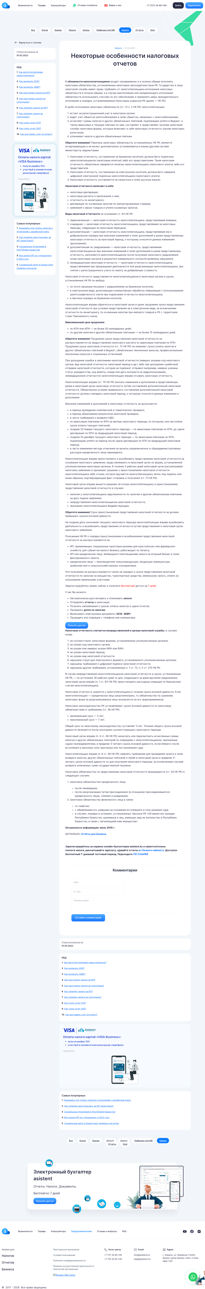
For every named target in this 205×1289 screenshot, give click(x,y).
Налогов (8, 1256)
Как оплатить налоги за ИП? (33, 107)
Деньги (72, 30)
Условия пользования (64, 1255)
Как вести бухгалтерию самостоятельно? (85, 962)
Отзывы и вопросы (87, 5)
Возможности (25, 5)
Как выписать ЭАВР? (29, 87)
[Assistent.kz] (6, 5)
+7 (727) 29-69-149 (156, 5)
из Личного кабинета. (152, 850)
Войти (178, 5)
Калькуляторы (58, 5)
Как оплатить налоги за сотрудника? (82, 997)
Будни (45, 30)
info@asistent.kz (142, 1255)
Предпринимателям (81, 1231)
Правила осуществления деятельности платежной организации (73, 1267)
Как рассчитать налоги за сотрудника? (84, 985)
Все (33, 30)
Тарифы (42, 5)
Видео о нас (115, 5)
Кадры (86, 30)
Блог (152, 30)
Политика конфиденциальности (69, 1260)
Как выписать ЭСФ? (29, 81)
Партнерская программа (66, 1249)
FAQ (124, 1231)
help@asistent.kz (142, 1259)
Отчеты (140, 30)
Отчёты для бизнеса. (94, 833)
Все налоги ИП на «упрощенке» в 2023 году (87, 1117)
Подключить (194, 5)
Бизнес (58, 30)
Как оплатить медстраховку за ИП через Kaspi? (88, 1106)
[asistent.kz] (6, 1231)
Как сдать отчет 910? (30, 122)
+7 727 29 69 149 (113, 1255)
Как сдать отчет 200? (30, 128)
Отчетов (8, 1262)
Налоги (125, 30)
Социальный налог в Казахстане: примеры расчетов (91, 1123)
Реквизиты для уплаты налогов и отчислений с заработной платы (97, 1100)
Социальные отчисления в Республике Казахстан (89, 1111)
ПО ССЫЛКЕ (140, 854)
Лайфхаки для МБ (105, 30)
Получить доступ (77, 625)
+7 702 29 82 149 (113, 1259)
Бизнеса (8, 1269)
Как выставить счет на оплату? (36, 134)
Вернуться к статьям (30, 42)
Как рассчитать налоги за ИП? (34, 92)
